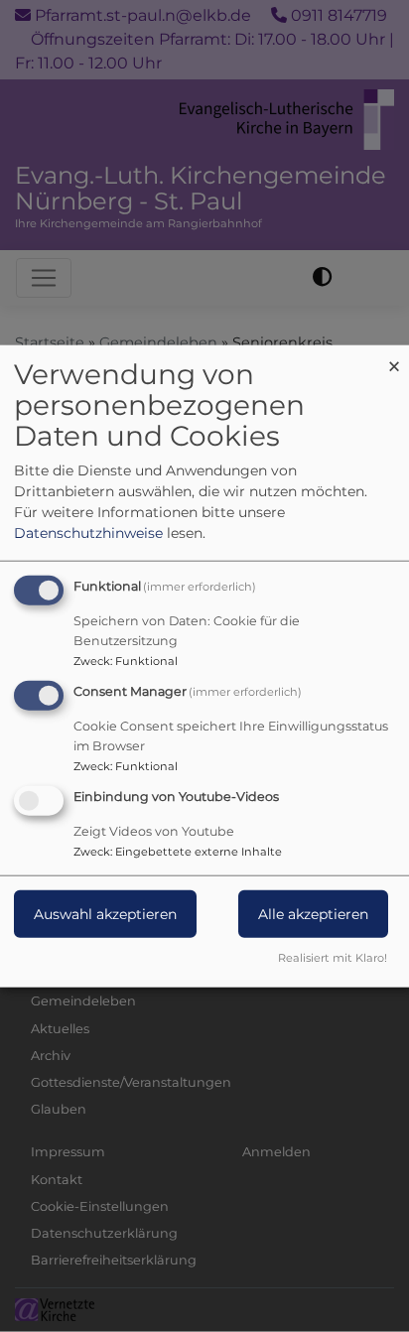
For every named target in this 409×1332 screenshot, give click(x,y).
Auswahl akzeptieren (105, 913)
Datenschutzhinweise (88, 533)
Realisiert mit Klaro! (332, 957)
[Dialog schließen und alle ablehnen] (394, 357)
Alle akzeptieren (313, 913)
